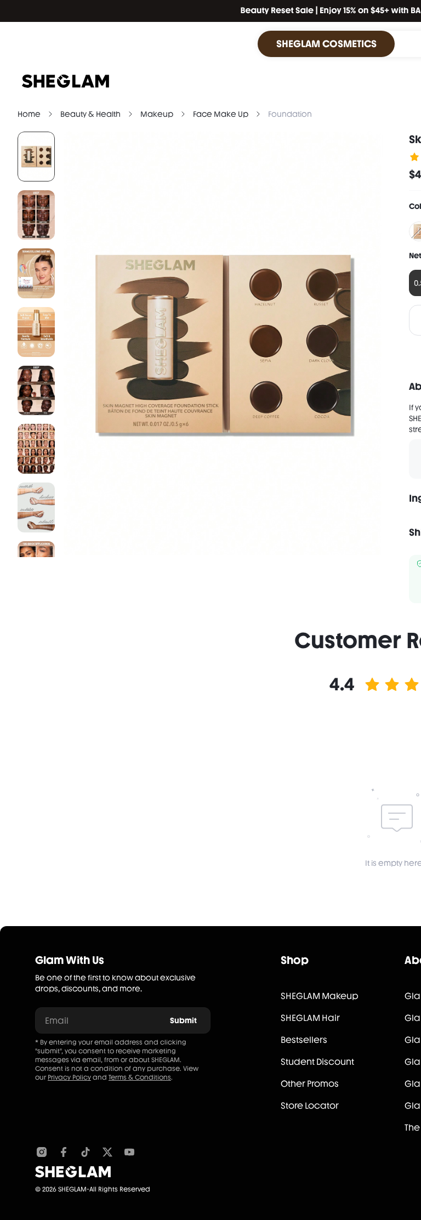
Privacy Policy (69, 1077)
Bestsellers (304, 1040)
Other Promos (310, 1084)
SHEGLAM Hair (310, 1018)
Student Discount (317, 1062)
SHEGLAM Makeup (320, 996)
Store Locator (310, 1105)
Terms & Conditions (140, 1077)
